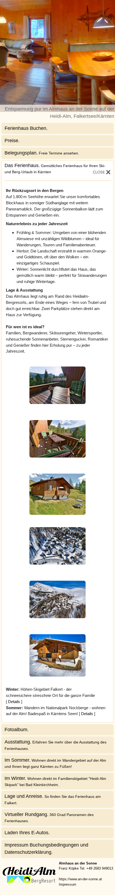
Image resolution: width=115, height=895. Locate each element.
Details (14, 701)
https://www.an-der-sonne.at (80, 879)
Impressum (67, 884)
